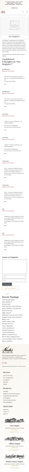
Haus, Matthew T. (7, 302)
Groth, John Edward (8, 328)
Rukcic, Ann (5, 319)
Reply (5, 84)
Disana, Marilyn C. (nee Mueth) (11, 308)
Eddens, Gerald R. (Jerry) (9, 334)
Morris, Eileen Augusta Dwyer (11, 336)
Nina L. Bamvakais (7, 326)
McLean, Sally (6, 304)
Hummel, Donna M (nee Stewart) (11, 317)
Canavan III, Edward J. (8, 332)
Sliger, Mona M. (6, 313)
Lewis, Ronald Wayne (8, 300)
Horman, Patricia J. (7, 323)
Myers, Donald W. (7, 341)
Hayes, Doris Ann (7, 310)
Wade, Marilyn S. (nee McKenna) (11, 306)
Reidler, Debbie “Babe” (8, 321)
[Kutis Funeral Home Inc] (3, 12)
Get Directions (14, 432)
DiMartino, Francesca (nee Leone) (12, 315)
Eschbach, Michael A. (8, 330)
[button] (23, 12)
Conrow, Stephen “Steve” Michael (12, 339)
